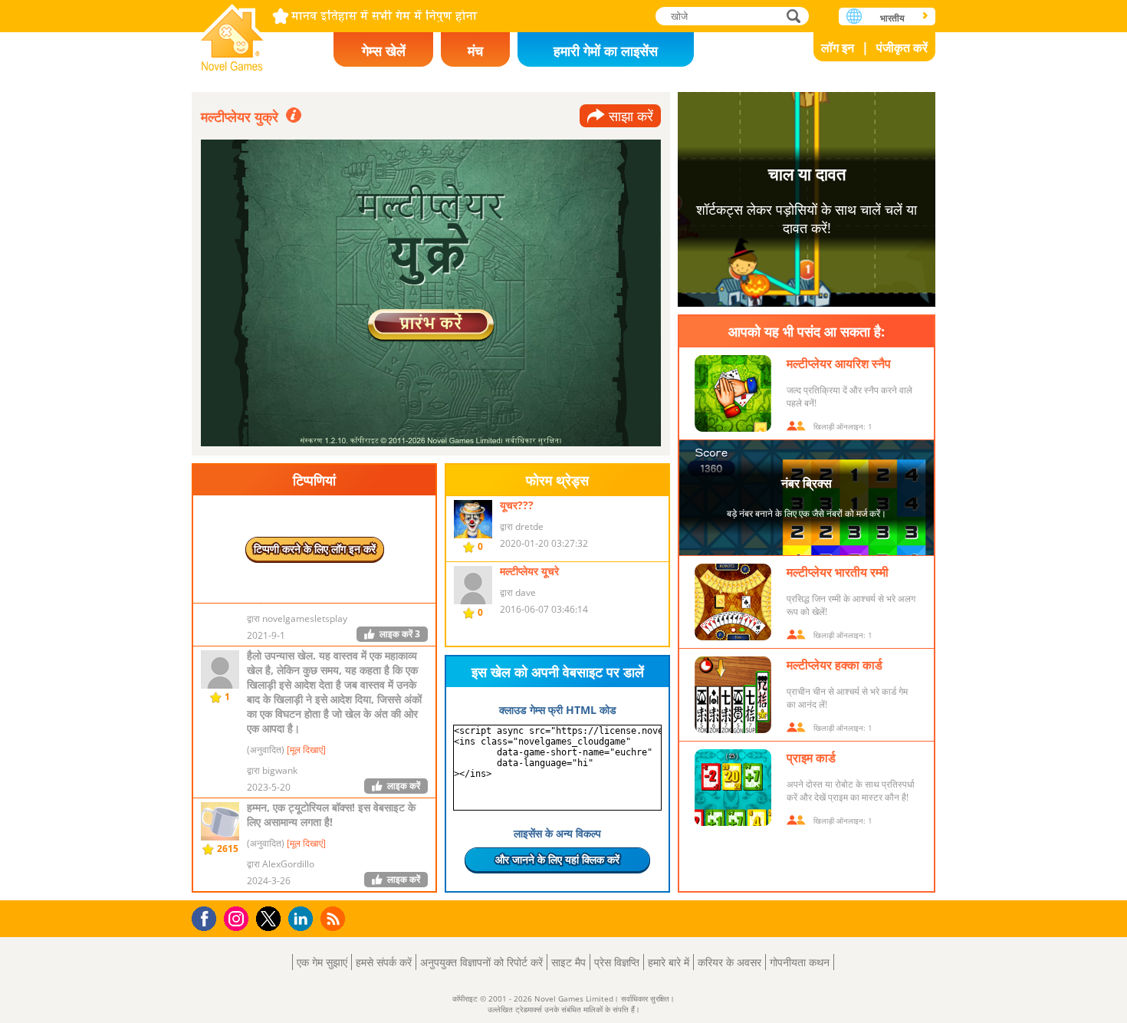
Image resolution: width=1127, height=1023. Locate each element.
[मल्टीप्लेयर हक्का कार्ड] (733, 694)
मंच (475, 50)
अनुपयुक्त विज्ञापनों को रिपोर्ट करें (481, 962)
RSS (335, 918)
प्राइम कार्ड (811, 757)
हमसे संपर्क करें (384, 962)
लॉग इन (837, 47)
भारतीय (892, 18)
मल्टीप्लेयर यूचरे (529, 571)
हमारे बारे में (668, 962)
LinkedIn (303, 919)
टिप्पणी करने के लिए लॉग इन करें (315, 548)
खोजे (794, 15)
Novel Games (232, 32)
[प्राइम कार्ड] (733, 787)
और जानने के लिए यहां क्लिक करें (557, 859)
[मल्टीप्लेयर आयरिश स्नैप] (733, 393)
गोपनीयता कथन (800, 962)
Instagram (238, 917)
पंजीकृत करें (902, 47)
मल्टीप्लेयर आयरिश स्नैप (839, 363)
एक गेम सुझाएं (322, 962)
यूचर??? (517, 505)
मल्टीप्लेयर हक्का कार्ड (834, 664)
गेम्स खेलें (384, 50)
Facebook (208, 916)
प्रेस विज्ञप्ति (616, 962)
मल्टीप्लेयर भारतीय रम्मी (838, 572)
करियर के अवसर (729, 962)
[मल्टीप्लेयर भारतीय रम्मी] (733, 602)
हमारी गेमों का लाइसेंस (606, 50)
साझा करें (631, 116)
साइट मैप (568, 962)
